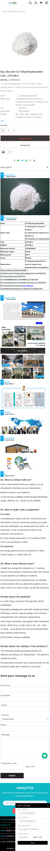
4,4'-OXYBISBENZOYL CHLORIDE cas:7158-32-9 (19, 280)
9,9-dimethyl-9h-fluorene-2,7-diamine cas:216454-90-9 (22, 289)
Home (5, 11)
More (2, 121)
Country (4, 715)
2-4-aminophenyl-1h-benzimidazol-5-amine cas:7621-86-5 (23, 283)
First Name (5, 686)
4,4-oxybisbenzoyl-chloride (12, 286)
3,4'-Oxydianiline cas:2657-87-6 (13, 276)
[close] (48, 805)
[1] (45, 756)
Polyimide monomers (16, 11)
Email (3, 705)
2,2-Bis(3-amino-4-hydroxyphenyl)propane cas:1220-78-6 (23, 273)
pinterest (30, 160)
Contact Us (25, 145)
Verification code (8, 763)
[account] (35, 2)
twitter (22, 160)
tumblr (34, 160)
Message (5, 735)
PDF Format (3, 152)
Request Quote (25, 138)
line (18, 160)
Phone (3, 725)
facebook (14, 160)
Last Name (5, 695)
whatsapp (26, 160)
